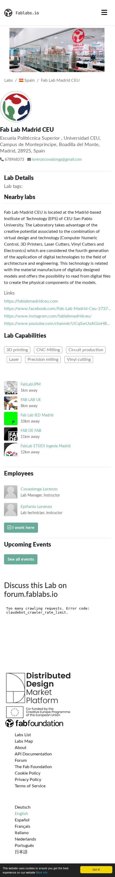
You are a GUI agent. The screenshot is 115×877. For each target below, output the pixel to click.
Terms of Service (30, 786)
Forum (21, 760)
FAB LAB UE (31, 400)
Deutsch (22, 807)
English (21, 814)
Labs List (23, 735)
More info (42, 872)
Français (22, 826)
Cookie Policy (27, 773)
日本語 (21, 852)
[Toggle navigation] (104, 13)
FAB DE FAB (31, 431)
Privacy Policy (28, 779)
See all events (20, 559)
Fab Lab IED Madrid (37, 415)
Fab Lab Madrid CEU (60, 80)
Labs (8, 80)
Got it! (96, 869)
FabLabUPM (31, 384)
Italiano (22, 833)
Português (24, 845)
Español (22, 820)
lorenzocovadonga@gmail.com (57, 160)
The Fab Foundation (33, 767)
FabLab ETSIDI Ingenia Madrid (46, 446)
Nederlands (25, 839)
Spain (29, 80)
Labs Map (24, 741)
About (20, 748)
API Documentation (33, 754)
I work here (22, 528)
